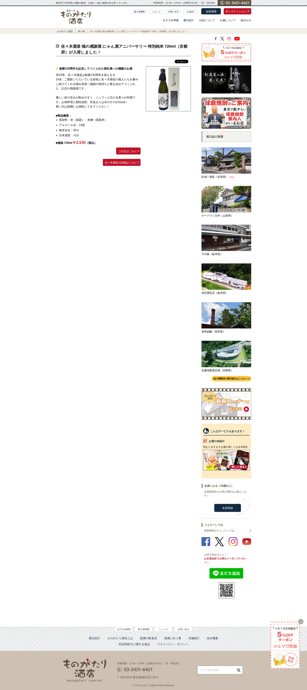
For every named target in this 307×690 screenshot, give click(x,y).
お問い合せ (173, 11)
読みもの (246, 20)
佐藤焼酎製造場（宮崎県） (217, 370)
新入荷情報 (139, 11)
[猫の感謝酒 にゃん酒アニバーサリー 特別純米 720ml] (168, 88)
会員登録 (211, 11)
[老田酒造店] (226, 288)
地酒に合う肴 (172, 638)
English (190, 11)
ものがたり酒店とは (120, 638)
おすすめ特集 (171, 20)
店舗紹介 (194, 638)
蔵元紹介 (189, 20)
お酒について (228, 20)
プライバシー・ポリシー (172, 644)
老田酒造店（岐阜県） (214, 292)
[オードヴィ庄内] (226, 211)
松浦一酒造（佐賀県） (214, 176)
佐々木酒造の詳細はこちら (121, 162)
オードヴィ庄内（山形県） (217, 215)
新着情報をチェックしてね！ (220, 530)
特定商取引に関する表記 (134, 644)
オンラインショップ (237, 11)
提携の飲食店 (148, 638)
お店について (207, 20)
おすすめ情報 (124, 629)
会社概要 (212, 638)
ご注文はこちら (127, 151)
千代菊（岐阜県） (212, 254)
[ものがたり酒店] (76, 17)
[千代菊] (226, 250)
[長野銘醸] (226, 327)
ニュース (156, 11)
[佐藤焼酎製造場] (226, 366)
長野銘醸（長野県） (213, 331)
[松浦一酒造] (226, 172)
